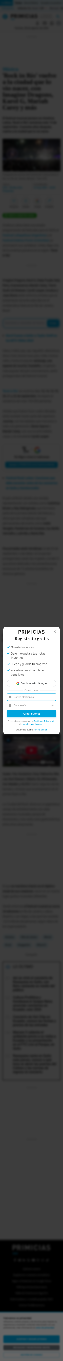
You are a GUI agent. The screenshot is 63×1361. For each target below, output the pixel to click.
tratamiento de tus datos (32, 724)
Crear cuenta (31, 713)
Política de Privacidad (44, 721)
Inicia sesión (41, 729)
